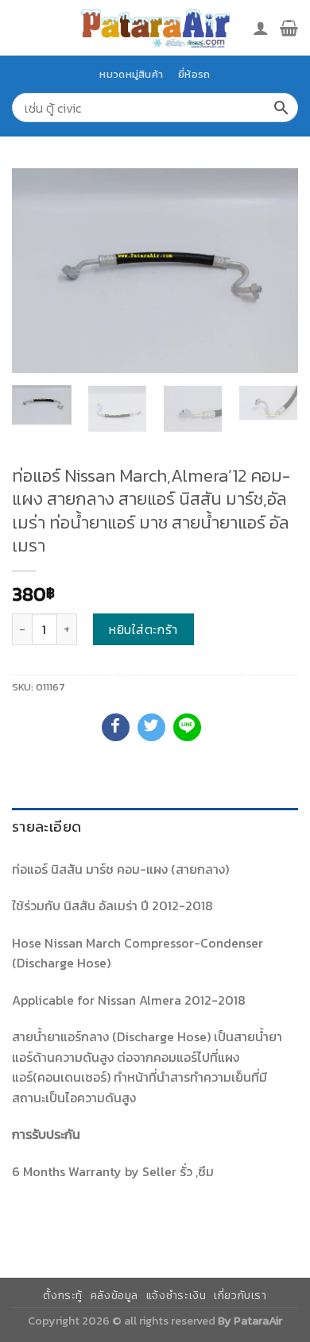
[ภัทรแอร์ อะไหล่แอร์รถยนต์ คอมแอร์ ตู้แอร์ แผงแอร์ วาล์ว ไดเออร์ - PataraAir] (155, 27)
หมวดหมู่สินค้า (131, 74)
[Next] (272, 270)
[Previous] (37, 270)
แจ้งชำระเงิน (176, 1295)
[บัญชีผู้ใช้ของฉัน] (261, 27)
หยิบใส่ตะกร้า (143, 629)
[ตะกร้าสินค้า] (289, 27)
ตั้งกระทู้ (63, 1295)
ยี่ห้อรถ (194, 74)
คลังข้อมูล (114, 1295)
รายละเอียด (46, 826)
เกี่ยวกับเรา (240, 1295)
